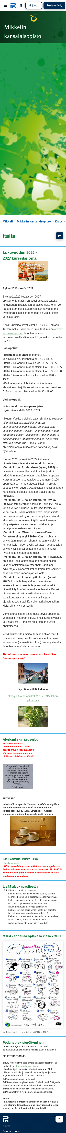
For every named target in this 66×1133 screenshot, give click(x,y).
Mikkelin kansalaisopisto (34, 221)
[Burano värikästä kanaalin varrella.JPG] (33, 682)
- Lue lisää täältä (11, 863)
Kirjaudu (33, 5)
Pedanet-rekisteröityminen (23, 1042)
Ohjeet (6, 1126)
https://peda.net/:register (27, 1066)
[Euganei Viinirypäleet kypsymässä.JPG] (33, 725)
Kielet (58, 221)
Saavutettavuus (11, 1131)
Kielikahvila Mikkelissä (20, 858)
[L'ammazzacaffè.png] (33, 845)
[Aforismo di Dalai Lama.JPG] (18, 789)
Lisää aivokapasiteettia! (21, 886)
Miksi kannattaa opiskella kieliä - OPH (32, 936)
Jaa (59, 235)
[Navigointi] (5, 5)
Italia (9, 236)
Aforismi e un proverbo (20, 739)
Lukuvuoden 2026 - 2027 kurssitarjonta (20, 255)
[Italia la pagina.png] (33, 280)
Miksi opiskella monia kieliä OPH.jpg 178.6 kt (28, 1032)
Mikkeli (8, 221)
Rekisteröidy (54, 5)
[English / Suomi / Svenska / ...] (21, 5)
